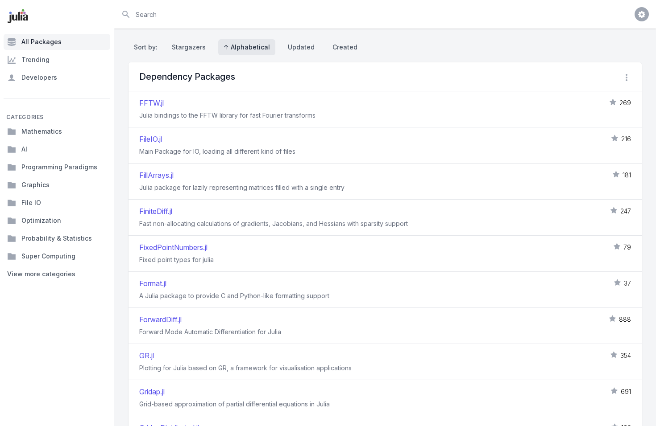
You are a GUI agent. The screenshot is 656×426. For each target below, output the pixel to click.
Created (344, 47)
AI (24, 149)
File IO (31, 202)
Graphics (35, 184)
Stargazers (189, 47)
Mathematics (41, 131)
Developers (39, 77)
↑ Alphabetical (247, 47)
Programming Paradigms (59, 167)
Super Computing (48, 256)
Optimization (41, 220)
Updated (301, 47)
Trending (35, 59)
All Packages (41, 41)
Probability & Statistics (56, 238)
